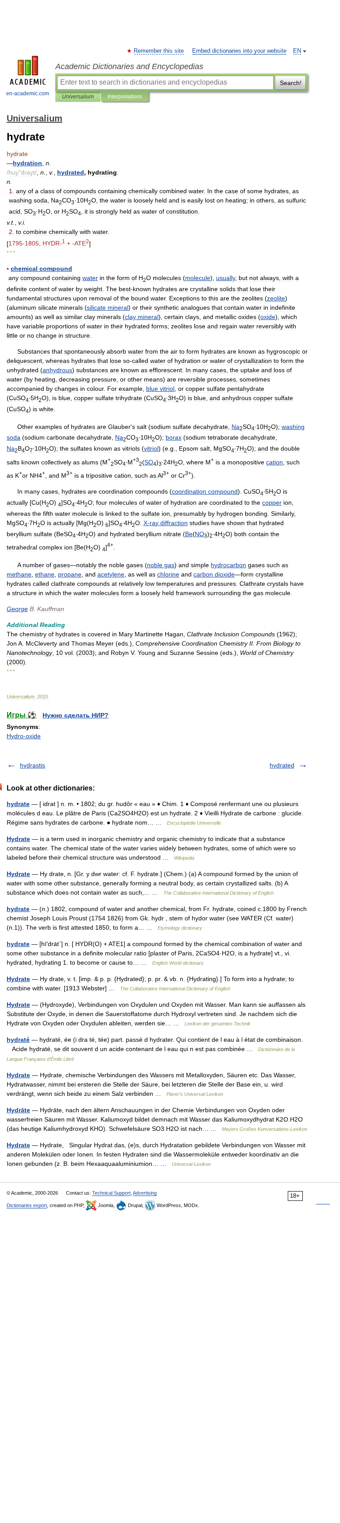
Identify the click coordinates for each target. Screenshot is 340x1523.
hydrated (282, 765)
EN (297, 51)
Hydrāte (18, 1110)
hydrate (18, 803)
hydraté (18, 1039)
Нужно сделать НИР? (75, 715)
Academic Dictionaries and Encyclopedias (129, 66)
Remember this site (159, 51)
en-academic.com (27, 93)
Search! (290, 82)
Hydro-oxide (24, 736)
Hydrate (18, 838)
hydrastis (32, 765)
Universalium (78, 96)
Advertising (145, 1193)
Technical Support (111, 1193)
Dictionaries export (27, 1205)
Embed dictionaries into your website (239, 51)
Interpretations (125, 96)
